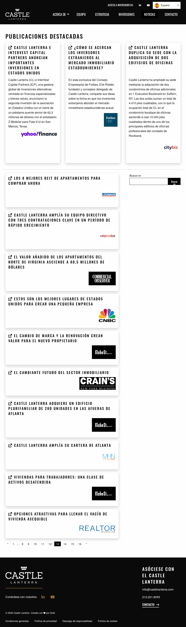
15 (72, 544)
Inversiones (127, 14)
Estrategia (102, 14)
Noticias (149, 14)
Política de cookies (107, 621)
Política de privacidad (46, 621)
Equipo (81, 14)
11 (42, 544)
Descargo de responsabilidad (77, 621)
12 (50, 544)
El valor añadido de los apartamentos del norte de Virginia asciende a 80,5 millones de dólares (56, 262)
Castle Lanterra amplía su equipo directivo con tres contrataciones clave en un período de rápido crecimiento (59, 221)
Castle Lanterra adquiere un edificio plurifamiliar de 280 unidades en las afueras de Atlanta (59, 409)
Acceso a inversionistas (120, 5)
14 (65, 544)
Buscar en (135, 175)
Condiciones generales (17, 621)
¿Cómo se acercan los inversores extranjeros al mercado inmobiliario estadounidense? (91, 58)
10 (35, 544)
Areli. (53, 612)
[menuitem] (60, 14)
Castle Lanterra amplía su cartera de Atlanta (62, 446)
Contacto (171, 14)
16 (79, 544)
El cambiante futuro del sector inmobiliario (61, 373)
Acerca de (59, 14)
